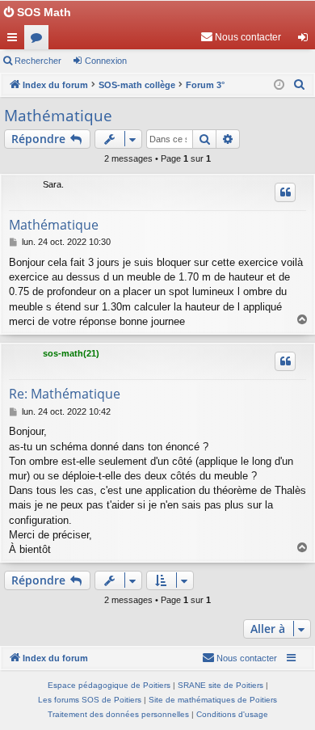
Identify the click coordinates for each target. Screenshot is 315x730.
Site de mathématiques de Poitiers (213, 699)
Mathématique (58, 115)
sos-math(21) (71, 353)
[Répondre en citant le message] (285, 192)
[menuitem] (241, 37)
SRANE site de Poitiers (220, 685)
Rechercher (38, 60)
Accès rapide (15, 40)
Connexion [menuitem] (306, 40)
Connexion (106, 60)
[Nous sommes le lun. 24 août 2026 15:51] (279, 85)
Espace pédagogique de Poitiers (109, 685)
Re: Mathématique (64, 394)
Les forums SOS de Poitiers (89, 699)
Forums (39, 40)
